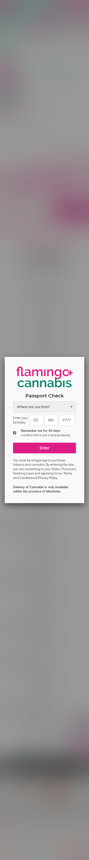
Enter (44, 448)
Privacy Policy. (48, 478)
